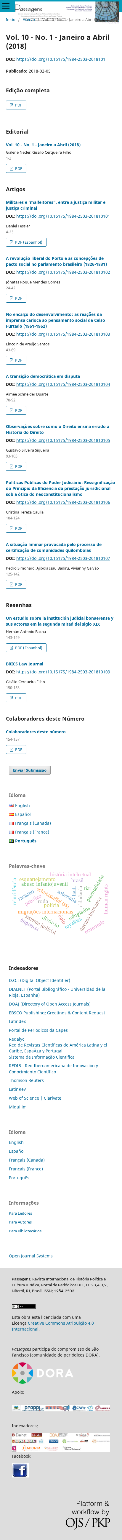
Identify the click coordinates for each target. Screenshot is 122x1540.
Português (19, 1177)
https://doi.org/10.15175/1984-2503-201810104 (63, 384)
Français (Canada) (33, 823)
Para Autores (20, 1222)
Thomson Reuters (26, 1080)
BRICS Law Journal (24, 664)
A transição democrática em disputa (43, 376)
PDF (18, 105)
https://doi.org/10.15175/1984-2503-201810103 (63, 334)
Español (23, 814)
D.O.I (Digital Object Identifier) (39, 980)
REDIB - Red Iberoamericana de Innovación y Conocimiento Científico (53, 1068)
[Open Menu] (6, 6)
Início (10, 19)
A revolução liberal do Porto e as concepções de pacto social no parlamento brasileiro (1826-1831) (56, 261)
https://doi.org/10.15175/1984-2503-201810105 (63, 440)
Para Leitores (20, 1213)
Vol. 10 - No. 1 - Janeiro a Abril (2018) (43, 144)
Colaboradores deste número (36, 731)
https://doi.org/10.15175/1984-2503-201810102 (63, 272)
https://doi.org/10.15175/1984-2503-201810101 (63, 216)
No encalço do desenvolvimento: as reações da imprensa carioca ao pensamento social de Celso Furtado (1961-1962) (55, 320)
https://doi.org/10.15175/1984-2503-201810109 (63, 672)
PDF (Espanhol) (28, 242)
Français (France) (32, 832)
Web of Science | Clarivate (35, 1098)
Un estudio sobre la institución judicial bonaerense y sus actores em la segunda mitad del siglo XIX (59, 621)
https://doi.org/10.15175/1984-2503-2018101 (60, 59)
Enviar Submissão (29, 770)
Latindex (17, 1021)
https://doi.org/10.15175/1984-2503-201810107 (63, 558)
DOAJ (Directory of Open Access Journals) (50, 1004)
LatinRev (17, 1089)
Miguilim (18, 1107)
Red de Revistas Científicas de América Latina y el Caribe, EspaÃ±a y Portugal (58, 1048)
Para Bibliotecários (25, 1231)
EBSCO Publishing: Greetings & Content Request (57, 1013)
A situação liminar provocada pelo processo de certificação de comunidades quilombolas (54, 547)
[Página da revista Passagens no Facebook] (20, 1476)
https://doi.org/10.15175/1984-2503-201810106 (63, 502)
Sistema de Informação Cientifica (42, 1057)
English (22, 805)
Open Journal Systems (31, 1256)
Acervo (29, 19)
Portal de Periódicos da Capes (38, 1030)
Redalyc (16, 1039)
